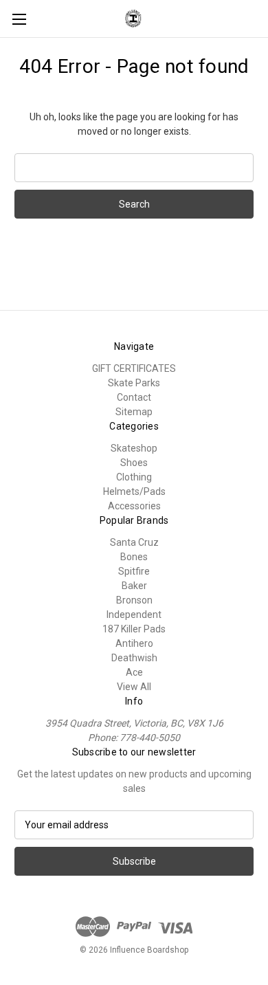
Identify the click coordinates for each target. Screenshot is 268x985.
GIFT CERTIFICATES (134, 368)
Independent (134, 614)
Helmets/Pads (134, 491)
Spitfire (134, 571)
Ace (134, 672)
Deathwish (134, 657)
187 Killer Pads (134, 628)
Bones (134, 556)
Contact (134, 397)
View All (134, 686)
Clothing (134, 477)
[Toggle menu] (19, 19)
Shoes (134, 462)
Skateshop (134, 448)
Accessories (134, 505)
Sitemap (134, 411)
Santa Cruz (134, 542)
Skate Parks (134, 382)
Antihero (134, 643)
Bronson (134, 600)
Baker (134, 585)
